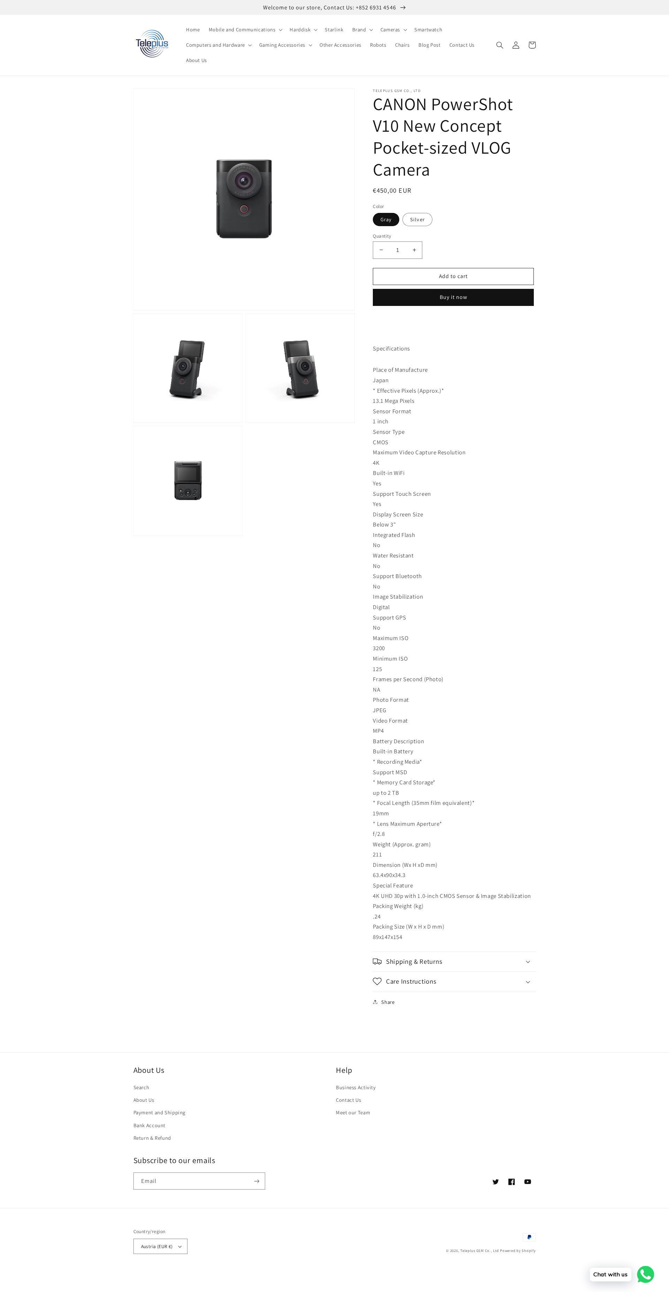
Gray (386, 219)
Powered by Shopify (518, 1250)
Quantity (382, 235)
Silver (417, 219)
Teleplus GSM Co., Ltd (479, 1250)
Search (141, 1087)
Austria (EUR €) (157, 1246)
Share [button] (387, 1001)
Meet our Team (353, 1112)
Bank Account (149, 1125)
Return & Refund (152, 1138)
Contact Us (348, 1100)
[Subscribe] (256, 1181)
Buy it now (454, 297)
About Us (143, 1100)
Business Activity (356, 1087)
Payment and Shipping (159, 1112)
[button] (244, 29)
